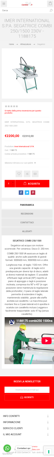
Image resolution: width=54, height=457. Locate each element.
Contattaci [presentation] (27, 222)
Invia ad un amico (35, 174)
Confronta (27, 174)
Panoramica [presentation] (27, 205)
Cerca (51, 10)
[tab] (27, 205)
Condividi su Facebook (21, 192)
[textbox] (24, 10)
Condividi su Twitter (27, 192)
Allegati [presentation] (27, 231)
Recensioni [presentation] (27, 214)
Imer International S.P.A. (24, 146)
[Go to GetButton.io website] (7, 454)
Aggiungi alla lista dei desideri (19, 174)
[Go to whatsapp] (7, 448)
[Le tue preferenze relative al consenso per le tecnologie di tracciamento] (49, 452)
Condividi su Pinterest (33, 192)
